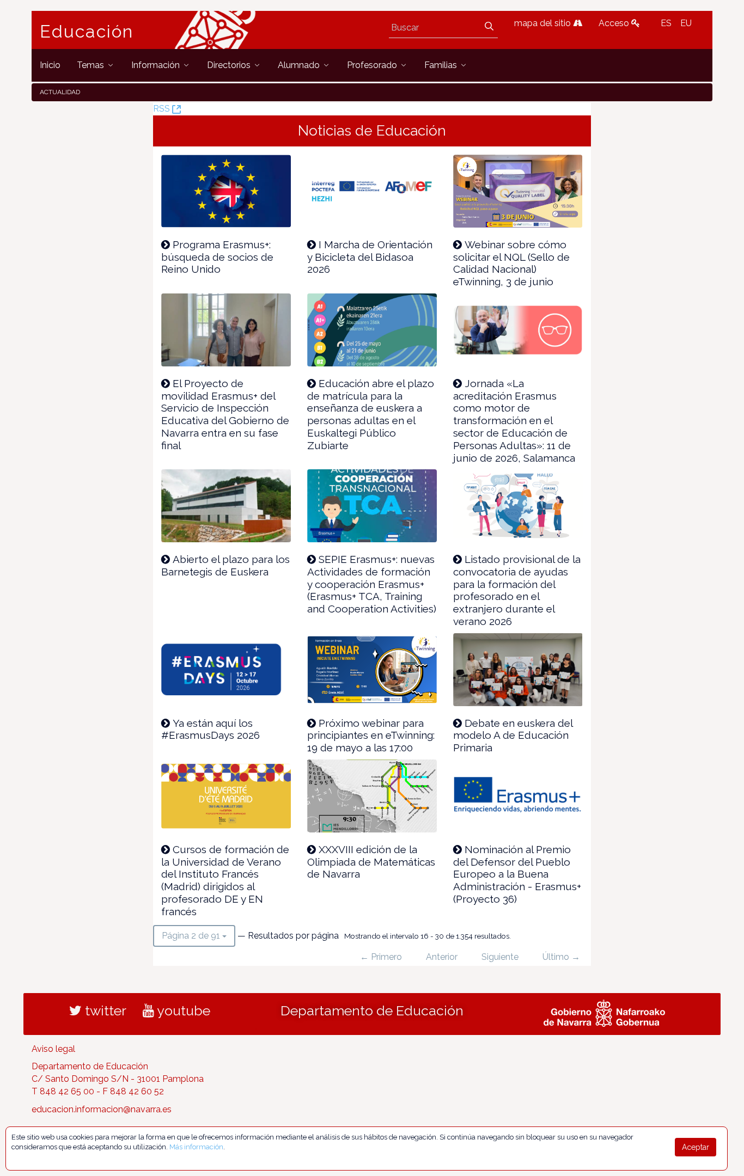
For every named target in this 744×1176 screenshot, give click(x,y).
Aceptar (695, 1147)
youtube (182, 1010)
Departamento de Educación (372, 1010)
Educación (86, 31)
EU (686, 23)
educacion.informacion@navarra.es (102, 1109)
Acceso (615, 23)
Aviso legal (53, 1049)
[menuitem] (50, 65)
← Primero (381, 957)
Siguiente (500, 957)
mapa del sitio (543, 23)
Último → (561, 957)
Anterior (442, 957)
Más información (196, 1147)
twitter (104, 1010)
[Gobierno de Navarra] (604, 1011)
